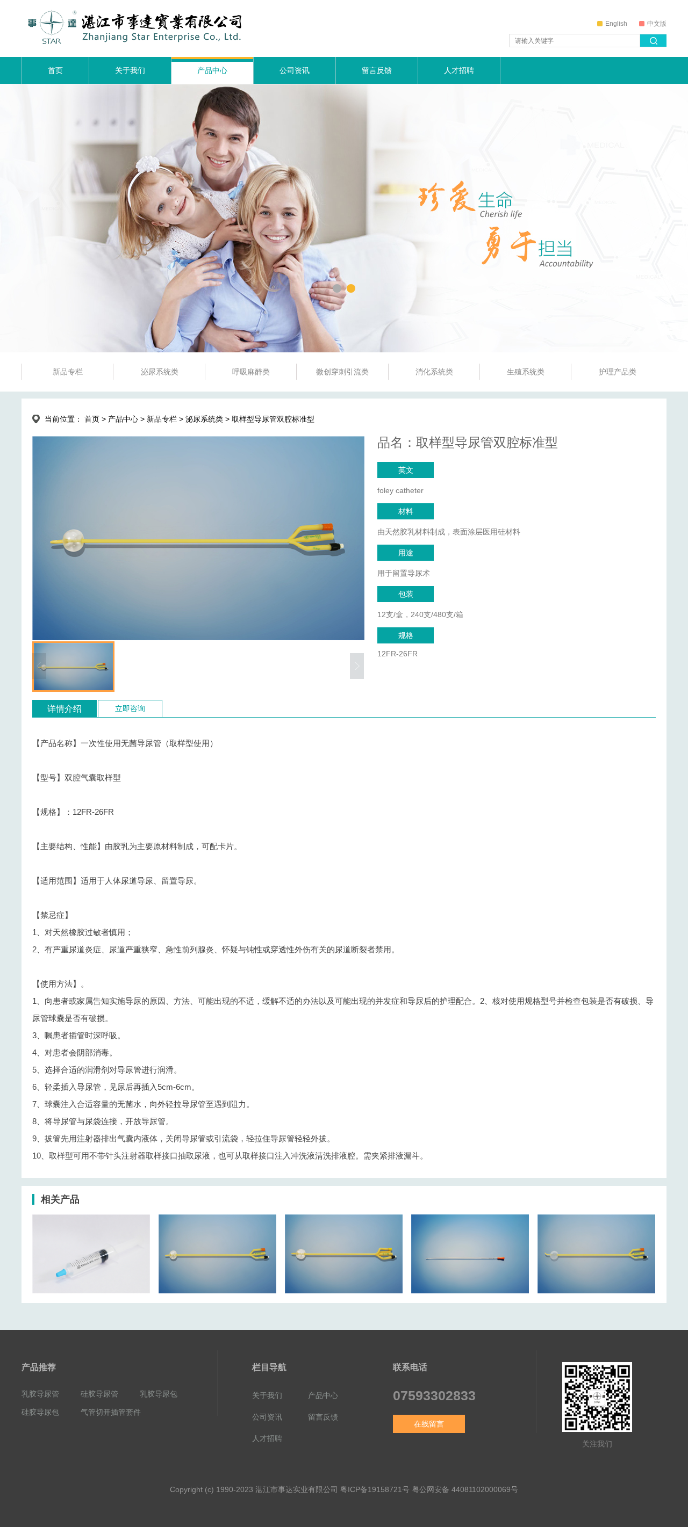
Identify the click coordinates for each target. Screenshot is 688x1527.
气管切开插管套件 (111, 1412)
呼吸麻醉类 (251, 371)
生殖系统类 (525, 371)
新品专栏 (68, 371)
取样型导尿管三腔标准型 (335, 1283)
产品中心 (212, 70)
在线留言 (429, 1424)
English (616, 23)
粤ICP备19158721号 (375, 1489)
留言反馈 (377, 70)
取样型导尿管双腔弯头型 (588, 1283)
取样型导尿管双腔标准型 (209, 1283)
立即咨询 (130, 708)
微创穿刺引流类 (342, 371)
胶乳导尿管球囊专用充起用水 (90, 1283)
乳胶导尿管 (40, 1394)
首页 (55, 70)
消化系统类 (434, 371)
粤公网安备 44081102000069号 (465, 1489)
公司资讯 (295, 70)
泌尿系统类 (159, 371)
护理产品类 (617, 371)
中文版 (656, 23)
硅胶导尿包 (40, 1412)
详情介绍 (64, 708)
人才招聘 (459, 70)
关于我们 (130, 70)
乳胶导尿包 (158, 1394)
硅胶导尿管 (99, 1394)
